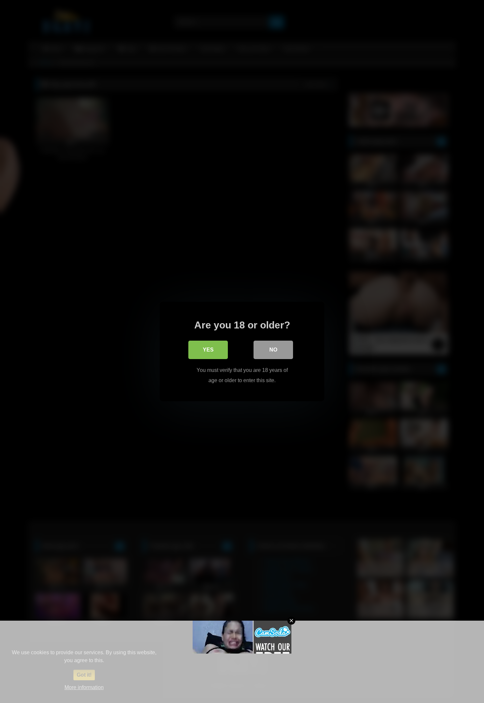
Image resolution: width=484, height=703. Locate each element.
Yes (208, 349)
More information (84, 687)
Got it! (84, 675)
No (273, 349)
